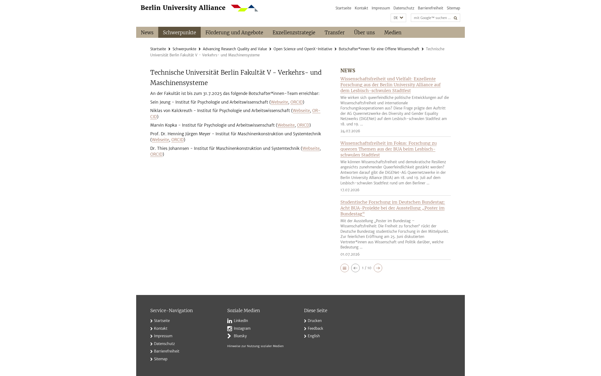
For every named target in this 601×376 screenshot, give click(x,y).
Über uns (364, 32)
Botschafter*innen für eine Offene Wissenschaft (379, 49)
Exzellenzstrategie (294, 32)
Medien (392, 32)
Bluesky (240, 336)
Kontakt (361, 8)
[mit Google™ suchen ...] (455, 18)
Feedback (315, 328)
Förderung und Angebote (234, 32)
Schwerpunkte (179, 32)
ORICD (303, 125)
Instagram (242, 328)
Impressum (381, 8)
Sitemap (453, 8)
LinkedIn (241, 320)
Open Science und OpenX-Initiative (303, 49)
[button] (398, 18)
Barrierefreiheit (430, 8)
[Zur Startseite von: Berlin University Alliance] (199, 8)
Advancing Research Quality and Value (235, 49)
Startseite (343, 8)
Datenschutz (403, 8)
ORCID (296, 102)
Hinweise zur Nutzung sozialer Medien (255, 346)
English (314, 336)
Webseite (279, 102)
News (147, 32)
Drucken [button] (315, 320)
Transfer (335, 32)
